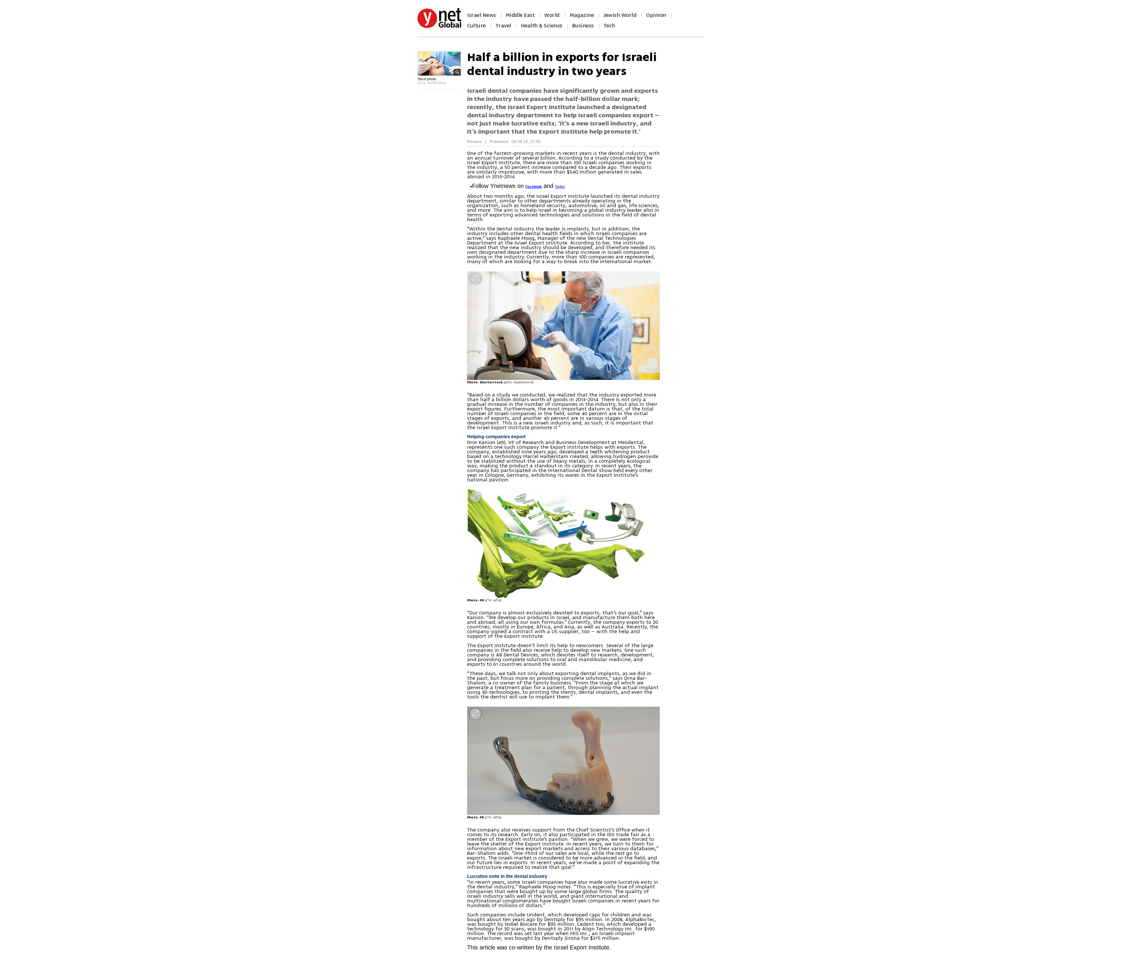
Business (583, 26)
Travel (503, 26)
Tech (609, 26)
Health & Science (541, 26)
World (552, 15)
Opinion (656, 15)
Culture (476, 26)
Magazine (582, 15)
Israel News (481, 15)
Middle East (520, 15)
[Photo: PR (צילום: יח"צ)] (563, 544)
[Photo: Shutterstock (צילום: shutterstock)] (563, 325)
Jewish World (619, 15)
